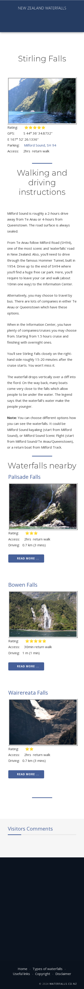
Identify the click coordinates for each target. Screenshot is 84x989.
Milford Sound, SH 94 (40, 145)
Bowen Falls (22, 584)
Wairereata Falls (28, 692)
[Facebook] (4, 25)
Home (22, 968)
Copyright (42, 973)
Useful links (21, 973)
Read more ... (28, 558)
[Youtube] (11, 25)
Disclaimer (63, 973)
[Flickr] (26, 25)
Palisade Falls (24, 476)
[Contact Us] (34, 25)
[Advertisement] (42, 904)
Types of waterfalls (47, 968)
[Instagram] (19, 25)
